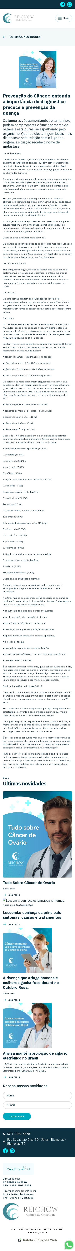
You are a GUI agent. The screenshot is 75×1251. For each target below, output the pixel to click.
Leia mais (14, 895)
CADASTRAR (17, 1116)
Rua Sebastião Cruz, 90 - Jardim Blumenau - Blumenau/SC (36, 1142)
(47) (18, 1134)
